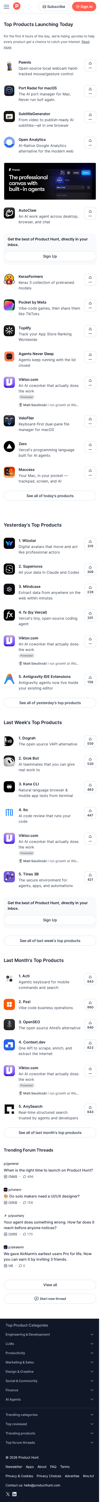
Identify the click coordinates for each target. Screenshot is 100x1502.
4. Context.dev (32, 1042)
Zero (23, 443)
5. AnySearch (31, 1106)
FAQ (53, 1467)
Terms (65, 1467)
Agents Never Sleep (36, 353)
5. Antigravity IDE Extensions (45, 676)
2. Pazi (24, 1001)
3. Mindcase (29, 586)
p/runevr (14, 1189)
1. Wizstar (27, 540)
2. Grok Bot (29, 758)
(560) (12, 1176)
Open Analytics (32, 139)
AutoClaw (27, 210)
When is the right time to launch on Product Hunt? (48, 1170)
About (42, 1467)
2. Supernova (30, 566)
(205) (12, 1234)
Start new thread (53, 1299)
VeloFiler (26, 418)
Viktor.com (28, 379)
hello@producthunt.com (42, 1485)
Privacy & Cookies (19, 1476)
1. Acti (24, 976)
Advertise (72, 1476)
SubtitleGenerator (34, 113)
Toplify (25, 328)
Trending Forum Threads (28, 1150)
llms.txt (88, 1476)
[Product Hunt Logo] (16, 6)
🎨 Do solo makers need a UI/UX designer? (42, 1196)
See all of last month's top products (50, 1132)
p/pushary (16, 1215)
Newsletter (14, 1467)
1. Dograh (27, 738)
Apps (30, 1467)
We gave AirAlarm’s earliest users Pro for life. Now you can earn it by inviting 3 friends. (48, 1256)
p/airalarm (16, 1247)
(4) (10, 1266)
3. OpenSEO (29, 1022)
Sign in (86, 6)
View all (50, 1284)
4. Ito (23, 809)
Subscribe (56, 6)
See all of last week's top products (50, 940)
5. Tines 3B (29, 874)
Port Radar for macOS (38, 88)
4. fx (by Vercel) (33, 612)
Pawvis (25, 62)
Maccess (27, 469)
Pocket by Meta (32, 302)
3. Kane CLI (29, 784)
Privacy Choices (49, 1476)
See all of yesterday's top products (50, 702)
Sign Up (50, 256)
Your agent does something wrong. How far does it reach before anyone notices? (49, 1225)
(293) (12, 1202)
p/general (11, 1163)
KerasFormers (31, 276)
